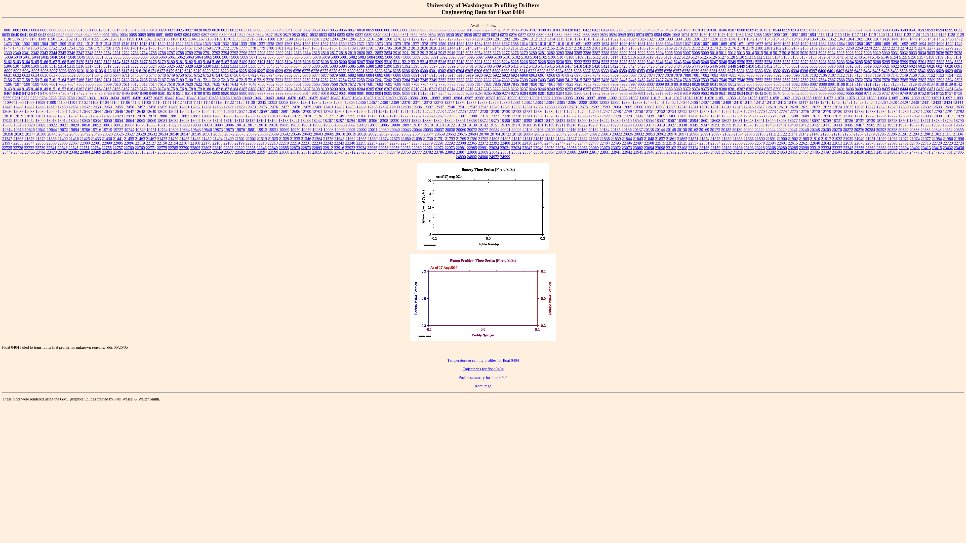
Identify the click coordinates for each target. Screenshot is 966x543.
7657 (279, 84)
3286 (587, 53)
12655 (218, 111)
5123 (686, 57)
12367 (372, 102)
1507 (53, 43)
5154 (894, 57)
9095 (388, 93)
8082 (796, 84)
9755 (940, 93)
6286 (406, 71)
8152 (62, 89)
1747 (8, 48)
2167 (651, 48)
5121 (668, 57)
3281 (542, 53)
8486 (108, 93)
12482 (339, 107)
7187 (162, 80)
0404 (506, 30)
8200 (334, 89)
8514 (189, 93)
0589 (904, 30)
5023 (822, 53)
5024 (831, 53)
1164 (174, 39)
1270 (397, 39)
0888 (586, 34)
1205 (352, 39)
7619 (180, 84)
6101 (81, 71)
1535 (243, 43)
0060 (379, 30)
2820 (361, 53)
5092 (443, 57)
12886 (228, 116)
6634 (35, 75)
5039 (9, 57)
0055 (334, 30)
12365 (350, 102)
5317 (89, 66)
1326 (642, 39)
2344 (53, 53)
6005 (814, 66)
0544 (777, 30)
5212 (406, 62)
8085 (805, 84)
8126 (895, 84)
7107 (832, 75)
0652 (115, 34)
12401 (660, 102)
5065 (208, 57)
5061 (172, 57)
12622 (815, 107)
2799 (270, 53)
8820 (225, 93)
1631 (641, 43)
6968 (551, 75)
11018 (688, 98)
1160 (139, 39)
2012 (406, 48)
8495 (126, 93)
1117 (855, 34)
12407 (704, 102)
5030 (886, 53)
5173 (107, 62)
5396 (424, 66)
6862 (289, 75)
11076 (850, 98)
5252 (759, 62)
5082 (353, 57)
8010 (669, 84)
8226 (506, 89)
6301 (433, 71)
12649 (151, 111)
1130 (7, 39)
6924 (515, 75)
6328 (541, 71)
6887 (388, 75)
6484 (867, 71)
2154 (542, 48)
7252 (324, 80)
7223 (297, 80)
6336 (578, 71)
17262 (417, 116)
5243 (678, 62)
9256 (452, 93)
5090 (425, 57)
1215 (361, 39)
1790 (361, 48)
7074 (651, 75)
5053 (117, 57)
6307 (487, 71)
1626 (623, 43)
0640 (15, 34)
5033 (913, 53)
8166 (116, 89)
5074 (280, 57)
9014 (307, 93)
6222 (216, 71)
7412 (569, 80)
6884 (370, 75)
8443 (895, 89)
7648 (252, 84)
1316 (569, 39)
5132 (758, 57)
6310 (514, 71)
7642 (234, 84)
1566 (315, 43)
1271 (406, 39)
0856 (450, 34)
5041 (27, 57)
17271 (450, 116)
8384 (759, 89)
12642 (74, 111)
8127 (904, 84)
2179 (750, 48)
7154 (949, 75)
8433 (877, 89)
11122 (229, 102)
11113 (187, 102)
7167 (89, 80)
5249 (732, 62)
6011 (840, 66)
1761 (134, 48)
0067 (442, 30)
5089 (416, 57)
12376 (460, 102)
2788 (180, 53)
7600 (44, 84)
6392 (777, 71)
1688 (877, 43)
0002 (17, 30)
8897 (261, 93)
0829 (287, 34)
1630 (632, 43)
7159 (35, 80)
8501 (162, 93)
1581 (451, 43)
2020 (424, 48)
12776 (804, 111)
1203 (334, 39)
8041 (714, 84)
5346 (279, 66)
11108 (146, 102)
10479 (313, 98)
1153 (78, 39)
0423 (596, 30)
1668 (714, 43)
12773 (771, 111)
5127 (722, 57)
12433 (936, 102)
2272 (886, 48)
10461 (258, 98)
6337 (587, 71)
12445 (7, 107)
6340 (614, 71)
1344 (759, 39)
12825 (84, 116)
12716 (405, 111)
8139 (949, 84)
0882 (558, 34)
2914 (433, 53)
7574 (868, 80)
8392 (795, 89)
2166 (641, 48)
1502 (26, 43)
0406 (524, 30)
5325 (162, 66)
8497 (135, 93)
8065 (750, 84)
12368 (383, 102)
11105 (114, 102)
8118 (858, 84)
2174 (714, 48)
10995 (568, 98)
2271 (877, 48)
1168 (210, 39)
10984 (457, 98)
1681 (814, 43)
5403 (488, 66)
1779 (261, 48)
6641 (90, 75)
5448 (732, 66)
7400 (533, 80)
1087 (749, 34)
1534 (234, 43)
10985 (468, 98)
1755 (80, 48)
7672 (352, 84)
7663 (307, 84)
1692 (904, 43)
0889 (595, 34)
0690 (151, 34)
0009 (71, 30)
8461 (949, 89)
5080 (335, 57)
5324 (153, 66)
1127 (942, 34)
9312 (651, 93)
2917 (460, 53)
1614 (524, 43)
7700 (415, 84)
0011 (89, 30)
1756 (89, 48)
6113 (108, 71)
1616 (542, 43)
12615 (738, 107)
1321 (605, 39)
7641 (225, 84)
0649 (88, 34)
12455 (118, 107)
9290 (533, 93)
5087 (398, 57)
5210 (388, 62)
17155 (350, 116)
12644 (96, 111)
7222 (288, 80)
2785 (153, 53)
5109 (579, 57)
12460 (173, 107)
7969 (615, 84)
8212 (433, 89)
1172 (245, 39)
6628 (940, 71)
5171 (89, 62)
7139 (877, 75)
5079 (326, 57)
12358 (283, 102)
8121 (867, 84)
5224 (506, 62)
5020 (804, 53)
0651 (106, 34)
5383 (334, 66)
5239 (641, 62)
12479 (306, 107)
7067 (633, 75)
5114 (614, 57)
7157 (17, 80)
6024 (913, 66)
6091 (958, 66)
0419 (560, 30)
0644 (51, 34)
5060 (163, 57)
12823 (62, 116)
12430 (914, 102)
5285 (859, 62)
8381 (732, 89)
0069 (461, 30)
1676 (777, 43)
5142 (849, 57)
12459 (162, 107)
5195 (298, 62)
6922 (497, 75)
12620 (793, 107)
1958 (397, 48)
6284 (388, 71)
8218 (488, 89)
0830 (296, 34)
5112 (597, 57)
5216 (442, 62)
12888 (239, 116)
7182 (116, 80)
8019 (678, 84)
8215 (460, 89)
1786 (324, 48)
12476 (273, 107)
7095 (787, 75)
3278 (515, 53)
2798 (261, 53)
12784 (881, 111)
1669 (723, 43)
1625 (614, 43)
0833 (323, 34)
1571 (361, 43)
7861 (551, 84)
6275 (306, 71)
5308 (26, 66)
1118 (863, 34)
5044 (36, 57)
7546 (723, 80)
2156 (560, 48)
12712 (383, 111)
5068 (235, 57)
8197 (307, 89)
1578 (424, 43)
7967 (605, 84)
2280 (958, 48)
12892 (262, 116)
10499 (391, 98)
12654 (207, 111)
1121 (890, 34)
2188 (804, 48)
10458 (236, 98)
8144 (17, 89)
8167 (126, 89)
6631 (8, 75)
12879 (151, 116)
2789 (189, 53)
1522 (180, 43)
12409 (726, 102)
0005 (44, 30)
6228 (270, 71)
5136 (794, 57)
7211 (207, 80)
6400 (822, 71)
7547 (732, 80)
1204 (343, 39)
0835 (341, 34)
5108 (570, 57)
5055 (127, 57)
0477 (687, 30)
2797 (252, 53)
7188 (171, 80)
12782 (859, 111)
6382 (750, 71)
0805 (196, 34)
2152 (524, 48)
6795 (279, 75)
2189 (814, 48)
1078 (721, 34)
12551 (527, 107)
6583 (931, 71)
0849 (395, 34)
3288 (605, 53)
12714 (394, 111)
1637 (687, 43)
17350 (538, 116)
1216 (370, 39)
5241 (660, 62)
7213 (225, 80)
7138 (868, 75)
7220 (270, 80)
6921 (488, 75)
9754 (931, 93)
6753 (207, 75)
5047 (63, 57)
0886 (568, 34)
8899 (279, 93)
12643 (85, 111)
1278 (470, 39)
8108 (841, 84)
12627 (870, 107)
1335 (687, 39)
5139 (822, 57)
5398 (442, 66)
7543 (714, 80)
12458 (151, 107)
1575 (397, 43)
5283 (841, 62)
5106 (552, 57)
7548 (741, 80)
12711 (372, 111)
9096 (397, 93)
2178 (741, 48)
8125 (885, 84)
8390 (777, 89)
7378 (469, 80)
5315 (71, 66)
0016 (135, 30)
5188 (234, 62)
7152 (931, 75)
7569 (850, 80)
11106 (125, 102)
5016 (768, 53)
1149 (42, 39)
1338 (714, 39)
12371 (416, 102)
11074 (839, 98)
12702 (328, 111)
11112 (177, 102)
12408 (715, 102)
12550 (516, 107)
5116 (632, 57)
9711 (868, 93)
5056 (136, 57)
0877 (522, 34)
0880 (540, 34)
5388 (370, 66)
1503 (35, 43)
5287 (868, 62)
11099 (51, 102)
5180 (171, 62)
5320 (116, 66)
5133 (767, 57)
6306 (478, 71)
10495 (369, 98)
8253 (569, 89)
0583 (886, 30)
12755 (682, 111)
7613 (144, 84)
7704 (424, 84)
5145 (876, 57)
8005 (642, 84)
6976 (587, 75)
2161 (596, 48)
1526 (216, 43)
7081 (696, 75)
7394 (515, 80)
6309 (505, 71)
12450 (63, 107)
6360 (704, 71)
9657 (814, 93)
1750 (35, 48)
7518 (687, 80)
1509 (62, 43)
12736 (538, 111)
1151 (60, 39)
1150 (51, 39)
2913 (424, 53)
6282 (370, 71)
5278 (795, 62)
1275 (442, 39)
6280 (351, 71)
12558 (550, 107)
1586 (497, 43)
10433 (103, 98)
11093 (958, 98)
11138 (250, 102)
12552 (539, 107)
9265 (488, 93)
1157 (113, 39)
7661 (298, 84)
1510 (71, 43)
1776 (234, 48)
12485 (373, 107)
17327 (494, 116)
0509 (750, 30)
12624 (837, 107)
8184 (234, 89)
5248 (723, 62)
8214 (451, 89)
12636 (7, 111)
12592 (594, 107)
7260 (370, 80)
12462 (195, 107)
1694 (922, 43)
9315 (669, 93)
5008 (696, 53)
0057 (352, 30)
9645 (768, 93)
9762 (25, 98)
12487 (384, 107)
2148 (488, 48)
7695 (388, 84)
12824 (73, 116)
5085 (380, 57)
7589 (931, 80)
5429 (660, 66)
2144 (451, 48)
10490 (346, 98)
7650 (261, 84)
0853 (423, 34)
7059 (615, 75)
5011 (723, 53)
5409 (497, 66)
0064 (415, 30)
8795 (207, 93)
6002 (804, 66)
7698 (397, 84)
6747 (153, 75)
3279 (524, 53)
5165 (35, 62)
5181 (180, 62)
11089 (915, 98)
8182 (216, 89)
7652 (270, 84)
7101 (805, 75)
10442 (169, 98)
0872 (477, 34)
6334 (559, 71)
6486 (885, 71)
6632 (17, 75)
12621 (804, 107)
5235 (605, 62)
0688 (133, 34)
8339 (660, 89)
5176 (135, 62)
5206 (352, 62)
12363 (328, 102)
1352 (832, 39)
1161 (148, 39)
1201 (316, 39)
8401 (841, 89)
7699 (406, 84)
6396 (804, 71)
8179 (198, 89)
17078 (306, 116)
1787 (334, 48)
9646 (777, 93)
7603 (62, 84)
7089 (759, 75)
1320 (596, 39)
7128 (859, 75)
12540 (450, 107)
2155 (551, 48)
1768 (198, 48)
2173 (705, 48)
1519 (152, 43)
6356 (668, 71)
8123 (876, 84)
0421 (578, 30)
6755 (225, 75)
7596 (8, 84)
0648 (78, 34)
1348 (796, 39)
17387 (572, 116)
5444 (696, 66)
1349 (805, 39)
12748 (616, 111)
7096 (796, 75)
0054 (325, 30)
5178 (153, 62)
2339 (8, 53)
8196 (298, 89)
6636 (44, 75)
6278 (333, 71)
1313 (542, 39)
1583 (469, 43)
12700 (306, 111)
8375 (705, 89)
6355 (659, 71)
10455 (214, 98)
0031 (225, 30)
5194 (289, 62)
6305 (469, 71)
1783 (297, 48)
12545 (494, 107)
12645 (107, 111)
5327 (180, 66)
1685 (850, 43)
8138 (940, 84)
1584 (478, 43)
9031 (343, 93)
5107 (561, 57)
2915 (442, 53)
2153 (533, 48)
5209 (379, 62)
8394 (814, 89)
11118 (208, 102)
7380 (478, 80)
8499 (153, 93)
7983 (624, 84)
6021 (886, 66)
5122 (677, 57)
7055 (605, 75)
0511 (768, 30)
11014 (666, 98)
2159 (587, 48)
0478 (696, 30)
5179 (162, 62)
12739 (549, 111)
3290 (623, 53)
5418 (578, 66)
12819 (18, 116)
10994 (557, 98)
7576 (877, 80)
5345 (270, 66)
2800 (279, 53)
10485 (324, 98)
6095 (35, 71)
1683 (832, 43)
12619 (782, 107)
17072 (295, 116)
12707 (339, 111)
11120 (218, 102)
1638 (696, 43)
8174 (162, 89)
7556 (777, 80)
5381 (325, 66)
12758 (704, 111)
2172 (696, 48)
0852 (414, 34)
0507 (732, 30)
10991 (535, 98)
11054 (742, 98)
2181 (768, 48)
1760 (125, 48)
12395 (615, 102)
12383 (538, 102)
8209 (406, 89)
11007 (633, 98)
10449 (202, 98)
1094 (812, 34)
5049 (81, 57)
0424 (605, 30)
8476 (44, 93)
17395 (583, 116)
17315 (483, 116)
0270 (478, 30)
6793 (261, 75)
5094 (462, 57)
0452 (614, 30)
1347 (787, 39)
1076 (703, 34)
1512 (89, 43)
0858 (468, 34)
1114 (829, 34)
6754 (216, 75)
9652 (795, 93)
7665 (316, 84)
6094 (26, 71)
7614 (153, 84)
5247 (714, 62)
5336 (252, 66)
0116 (469, 30)
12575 (583, 107)
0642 (33, 34)
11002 (612, 98)
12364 (339, 102)
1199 (298, 39)
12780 (837, 111)
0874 (495, 34)
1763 (152, 48)
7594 (949, 80)
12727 (472, 111)
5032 (904, 53)
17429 (627, 116)
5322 (135, 66)
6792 (252, 75)
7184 (135, 80)
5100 (498, 57)
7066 (624, 75)
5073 (271, 57)
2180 (759, 48)
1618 (560, 43)
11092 (947, 98)
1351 (823, 39)
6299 (415, 71)
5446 (714, 66)
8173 (153, 89)
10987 (490, 98)
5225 (515, 62)
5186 (216, 62)
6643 (108, 75)
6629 (949, 71)
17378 (549, 116)
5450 (750, 66)
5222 (488, 62)
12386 (571, 102)
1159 (130, 39)
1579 (433, 43)
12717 (417, 111)
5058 (154, 57)
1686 (859, 43)
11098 (40, 102)
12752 (660, 111)
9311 (642, 93)
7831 (488, 84)
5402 (479, 66)
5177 (144, 62)
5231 (569, 62)
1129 (960, 34)
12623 (826, 107)
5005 (669, 53)
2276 (922, 48)
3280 (533, 53)
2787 (171, 53)
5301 (922, 62)
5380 (316, 66)
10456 (225, 98)
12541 (461, 107)
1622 (587, 43)
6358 (686, 71)
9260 (470, 93)
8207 (388, 89)
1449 (913, 39)
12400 (648, 102)
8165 (107, 89)
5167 (53, 62)
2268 (850, 48)
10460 (247, 98)
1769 (207, 48)
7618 (171, 84)
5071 (253, 57)
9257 (461, 93)
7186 (153, 80)
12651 (173, 111)
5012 (732, 53)
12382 (527, 102)
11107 (136, 102)
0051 (298, 30)
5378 (307, 66)
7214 (234, 80)
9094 (379, 93)
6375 (732, 71)
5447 (723, 66)
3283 (560, 53)
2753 (98, 53)
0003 (26, 30)
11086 (904, 98)
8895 (252, 93)
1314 (551, 39)
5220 (469, 62)
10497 (380, 98)
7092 (778, 75)
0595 (949, 30)
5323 (144, 66)
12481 (328, 107)
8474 (35, 93)
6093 (17, 71)
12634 (948, 107)
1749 (26, 48)
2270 (868, 48)
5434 (678, 66)
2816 (325, 53)
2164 (623, 48)
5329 (198, 66)
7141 (895, 75)
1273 (424, 39)
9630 (714, 93)
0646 (69, 34)
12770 (760, 111)
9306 (633, 93)
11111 (167, 102)
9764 (43, 98)
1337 (705, 39)
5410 (506, 66)
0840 (377, 34)
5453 (777, 66)
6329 (550, 71)
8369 (678, 89)
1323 (624, 39)
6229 (279, 71)
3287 (596, 53)
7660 (289, 84)
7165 (71, 80)
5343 (261, 66)
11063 (796, 98)
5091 (434, 57)
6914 (424, 75)
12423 (859, 102)
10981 (424, 98)
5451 (759, 66)
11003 (623, 98)
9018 (325, 93)
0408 (542, 30)
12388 (582, 102)
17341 (527, 116)
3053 (469, 53)
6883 (361, 75)
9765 (53, 98)
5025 (840, 53)
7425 (596, 80)
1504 (44, 43)
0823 (251, 34)
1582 (460, 43)
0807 (205, 34)
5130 (740, 57)
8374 (696, 89)
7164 (62, 80)
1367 (877, 39)
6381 (741, 71)
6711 (126, 75)
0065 (424, 30)
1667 (705, 43)
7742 (433, 84)
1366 (868, 39)
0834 (332, 34)
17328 (505, 116)
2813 (298, 53)
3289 (614, 53)
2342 (35, 53)
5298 (895, 62)
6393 (786, 71)
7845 (515, 84)
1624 (605, 43)
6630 (958, 71)
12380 (505, 102)
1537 (261, 43)
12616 (749, 107)
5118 (641, 57)
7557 (786, 80)
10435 (125, 98)
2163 (614, 48)
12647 (129, 111)
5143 (858, 57)
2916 (451, 53)
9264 (479, 93)
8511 (180, 93)
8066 (759, 84)
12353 (272, 102)
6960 (524, 75)
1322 (615, 39)
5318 (98, 66)
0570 (850, 30)
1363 (841, 39)
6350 (623, 71)
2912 (415, 53)
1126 (934, 34)
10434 (114, 98)
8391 (786, 89)
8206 (379, 89)
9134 (433, 93)
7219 (261, 80)
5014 (750, 53)
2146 (469, 48)
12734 (527, 111)
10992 (546, 98)
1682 (823, 43)
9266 (497, 93)
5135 (785, 57)
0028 (198, 30)
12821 (40, 116)
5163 (17, 62)
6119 (134, 71)
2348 (89, 53)
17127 (328, 116)
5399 (452, 66)
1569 (343, 43)
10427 (81, 98)
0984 (658, 34)
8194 (289, 89)
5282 (832, 62)
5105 (543, 57)
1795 (388, 48)
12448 (40, 107)
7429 (614, 80)
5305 (958, 62)
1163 (166, 39)
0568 (831, 30)
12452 (85, 107)
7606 (90, 84)
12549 (505, 107)
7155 (958, 75)
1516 (125, 43)
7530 (696, 80)
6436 (849, 71)
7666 (325, 84)
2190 (823, 48)
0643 (42, 34)
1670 (732, 43)
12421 (847, 102)
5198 (325, 62)
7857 (542, 84)
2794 (225, 53)
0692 (169, 34)
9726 (877, 93)
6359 (695, 71)
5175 (126, 62)
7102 (814, 75)
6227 (261, 71)
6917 (452, 75)
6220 (207, 71)
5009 (705, 53)
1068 (676, 34)
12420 (836, 102)
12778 (815, 111)
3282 (551, 53)
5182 (189, 62)
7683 (379, 84)
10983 (446, 98)
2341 (26, 53)
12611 (693, 107)
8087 (814, 84)
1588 (515, 43)
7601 (53, 84)
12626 (859, 107)
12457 (140, 107)
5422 (614, 66)
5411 (515, 66)
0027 (189, 30)
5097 (480, 57)
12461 (184, 107)
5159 (939, 57)
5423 (623, 66)
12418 (814, 102)
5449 (741, 66)
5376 (289, 66)
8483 (90, 93)
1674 (768, 43)
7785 (452, 84)
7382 (488, 80)
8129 (913, 84)
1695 (931, 43)
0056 (343, 30)
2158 (578, 48)
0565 (804, 30)
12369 (394, 102)
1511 (80, 43)
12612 (704, 107)
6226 (252, 71)
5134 (776, 57)
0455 (641, 30)
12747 (605, 111)
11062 (785, 98)
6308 (496, 71)
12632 (926, 107)
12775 (793, 111)
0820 (223, 34)
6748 (162, 75)
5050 (90, 57)
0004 (35, 30)
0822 (241, 34)
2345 (62, 53)
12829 (129, 116)
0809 (214, 34)
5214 (424, 62)
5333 (234, 66)
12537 (439, 107)
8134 (931, 84)
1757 (98, 48)
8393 (804, 89)
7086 (741, 75)
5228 (542, 62)
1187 (262, 39)
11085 (893, 98)
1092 (794, 34)
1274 (433, 39)
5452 (768, 66)
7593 (940, 80)
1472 (959, 39)
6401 (831, 71)
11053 (731, 98)
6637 (53, 75)
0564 (795, 30)
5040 (18, 57)
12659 (262, 111)
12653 (195, 111)
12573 (572, 107)
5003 (651, 53)
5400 (461, 66)
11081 (861, 98)
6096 (45, 71)
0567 (822, 30)
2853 (379, 53)
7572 (859, 80)
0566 (813, 30)
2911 (406, 53)
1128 (951, 34)
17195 (394, 116)
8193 (279, 89)
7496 (669, 80)
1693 (913, 43)
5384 (343, 66)
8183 (225, 89)
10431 (92, 98)
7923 (569, 84)
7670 (343, 84)
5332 (225, 66)
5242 (669, 62)
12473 (251, 107)
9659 (823, 93)
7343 (415, 80)
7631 (207, 84)
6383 (759, 71)
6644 (117, 75)
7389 (506, 80)
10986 (479, 98)
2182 (777, 48)
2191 (832, 48)
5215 (433, 62)
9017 (316, 93)
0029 (207, 30)
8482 (80, 93)
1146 (16, 39)
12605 (627, 107)
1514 (107, 43)
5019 (795, 53)
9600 (696, 93)
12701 (317, 111)
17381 (560, 116)
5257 (786, 62)
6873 (307, 75)
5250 (741, 62)
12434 (947, 102)
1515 (116, 43)
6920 (479, 75)
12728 (483, 111)
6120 (143, 71)
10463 (269, 98)
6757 (243, 75)
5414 (542, 66)
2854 (388, 53)
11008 (644, 98)
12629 (893, 107)
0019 (153, 30)
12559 (561, 107)
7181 (107, 80)
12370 (405, 102)
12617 (760, 107)
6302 (442, 71)
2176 (732, 48)
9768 (71, 98)
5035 (931, 53)
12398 (637, 102)
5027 (859, 53)
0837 (359, 34)
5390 (388, 66)
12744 (583, 111)
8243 (533, 89)
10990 (523, 98)
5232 (578, 62)
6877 (325, 75)
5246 (705, 62)
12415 (781, 102)
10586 (413, 98)
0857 (459, 34)
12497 (428, 107)
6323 (532, 71)
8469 (17, 93)
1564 (297, 43)
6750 (180, 75)
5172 (98, 62)
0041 (289, 30)
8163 (89, 89)
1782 (288, 48)
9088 (352, 93)
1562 (279, 43)
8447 (913, 89)
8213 (442, 89)
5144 (867, 57)
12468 (218, 107)
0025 (180, 30)
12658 (251, 111)
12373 (438, 102)
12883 (195, 116)
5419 (587, 66)
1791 (370, 48)
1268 (388, 39)
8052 (732, 84)
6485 (876, 71)
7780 (442, 84)
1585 (488, 43)
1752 (53, 48)
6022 (895, 66)
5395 (415, 66)
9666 (850, 93)
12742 (572, 111)
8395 (823, 89)
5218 (460, 62)
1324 (633, 39)
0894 (613, 34)
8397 (832, 89)
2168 (660, 48)
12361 (305, 102)
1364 (850, 39)
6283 (379, 71)
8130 (922, 84)
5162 (8, 62)
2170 (678, 48)
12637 (18, 111)
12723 (439, 111)
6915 (433, 75)
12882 (184, 116)
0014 (116, 30)
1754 (71, 48)
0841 (386, 34)
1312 (533, 39)
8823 (234, 93)
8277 (596, 89)
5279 (804, 62)
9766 (62, 98)
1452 (941, 39)
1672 (750, 43)
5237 (623, 62)
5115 (623, 57)
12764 (715, 111)
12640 (52, 111)
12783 (870, 111)
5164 (26, 62)
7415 (578, 80)
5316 (80, 66)
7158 (26, 80)
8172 (144, 89)
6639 (71, 75)
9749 (904, 93)
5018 (786, 53)
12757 (693, 111)
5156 (912, 57)
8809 (216, 93)
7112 (841, 75)
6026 (931, 66)
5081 (344, 57)
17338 (516, 116)
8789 (198, 93)
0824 (260, 34)
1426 (886, 39)
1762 (143, 48)
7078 (669, 75)
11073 (828, 98)
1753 (62, 48)
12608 (660, 107)
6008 (823, 66)
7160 (44, 80)
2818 (343, 53)
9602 (705, 93)
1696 (940, 43)
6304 (460, 71)
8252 (560, 89)
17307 (461, 116)
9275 (515, 93)
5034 (922, 53)
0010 (80, 30)
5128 (731, 57)
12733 (516, 111)
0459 (678, 30)
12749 (627, 111)
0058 (361, 30)
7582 (895, 80)
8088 (823, 84)
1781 (279, 48)
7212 (216, 80)
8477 (53, 93)
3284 (569, 53)
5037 (949, 53)
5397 (433, 66)
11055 (752, 98)
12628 (881, 107)
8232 (515, 89)
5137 (803, 57)
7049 (596, 75)
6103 (99, 71)
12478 (295, 107)
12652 (184, 111)
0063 (406, 30)
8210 (415, 89)
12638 (29, 111)
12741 (560, 111)
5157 (921, 57)
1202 (325, 39)
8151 (53, 89)
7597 (17, 84)
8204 (361, 89)
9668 (859, 93)
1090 (776, 34)
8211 (424, 89)
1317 (578, 39)
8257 (587, 89)
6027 (940, 66)
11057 (763, 98)
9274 (506, 93)
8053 (741, 84)
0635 (6, 34)
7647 (243, 84)
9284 (524, 93)
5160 (948, 57)
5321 (126, 66)
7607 (99, 84)
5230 (560, 62)
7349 (433, 80)
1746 (958, 43)
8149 (44, 89)
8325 (651, 89)
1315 (560, 39)
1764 (161, 48)
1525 (207, 43)
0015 (126, 30)
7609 (108, 84)
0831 (305, 34)
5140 (831, 57)
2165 (632, 48)
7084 (723, 75)
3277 (506, 53)
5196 (307, 62)
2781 (116, 53)
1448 (904, 39)
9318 (678, 93)
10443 (180, 98)
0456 (651, 30)
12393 (604, 102)
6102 (90, 71)
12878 (140, 116)
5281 (823, 62)
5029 (877, 53)
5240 (651, 62)
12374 (449, 102)
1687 (868, 43)
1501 (17, 43)
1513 (98, 43)
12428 (892, 102)
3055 (488, 53)
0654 (124, 34)
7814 (479, 84)
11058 (774, 98)
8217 (478, 89)
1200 (307, 39)
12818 (7, 116)
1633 (660, 43)
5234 (596, 62)
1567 (324, 43)
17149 (339, 116)
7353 (451, 80)
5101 (507, 57)
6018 (859, 66)
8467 (8, 93)
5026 (850, 53)
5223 (497, 62)
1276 (452, 39)
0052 (307, 30)
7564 (823, 80)
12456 (129, 107)
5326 (171, 66)
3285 (578, 53)
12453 (96, 107)
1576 (406, 43)
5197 (316, 62)
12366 (361, 102)
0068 (452, 30)
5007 (687, 53)
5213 (415, 62)
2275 (913, 48)
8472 (26, 93)
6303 (451, 71)
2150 (506, 48)
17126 (317, 116)
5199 (334, 62)
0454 (632, 30)
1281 (497, 39)
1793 (379, 48)
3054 (478, 53)
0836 (350, 34)
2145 (460, 48)
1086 (740, 34)
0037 (270, 30)
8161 (71, 89)
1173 (254, 39)
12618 (771, 107)
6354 (650, 71)
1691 (895, 43)
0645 (60, 34)
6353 (641, 71)
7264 (406, 80)
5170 (80, 62)
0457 (660, 30)
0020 (162, 30)
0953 (631, 34)
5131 (749, 57)
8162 (80, 89)
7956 (596, 84)
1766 (180, 48)
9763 (34, 98)
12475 (262, 107)
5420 (596, 66)
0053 (316, 30)
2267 (841, 48)
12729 (494, 111)
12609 (671, 107)
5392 (406, 66)
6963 (533, 75)
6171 (152, 71)
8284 (623, 89)
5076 (299, 57)
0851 (404, 34)
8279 (605, 89)
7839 (506, 84)
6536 (904, 71)
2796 (243, 53)
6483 (858, 71)
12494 (406, 107)
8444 (904, 89)
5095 (471, 57)
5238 (632, 62)
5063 (190, 57)
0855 (441, 34)
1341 (741, 39)
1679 (804, 43)
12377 (471, 102)
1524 (198, 43)
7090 (768, 75)
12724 (450, 111)
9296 (569, 93)
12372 (427, 102)
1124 (916, 34)
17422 (605, 116)
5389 (379, 66)
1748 (17, 48)
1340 (732, 39)
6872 (298, 75)
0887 (577, 34)
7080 (687, 75)
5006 (678, 53)
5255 (777, 62)
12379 (494, 102)
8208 (397, 89)
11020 (709, 98)
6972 (569, 75)
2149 (497, 48)
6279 (342, 71)
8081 (787, 84)
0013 (107, 30)
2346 (71, 53)
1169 (218, 39)
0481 (714, 30)
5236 (614, 62)
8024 (687, 84)
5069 (244, 57)
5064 (199, 57)
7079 (678, 75)
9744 (895, 93)
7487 (660, 80)
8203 (352, 89)
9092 (370, 93)
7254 (343, 80)
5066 (217, 57)
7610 (117, 84)
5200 (343, 62)
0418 (551, 30)
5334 (243, 66)
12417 (803, 102)
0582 (877, 30)
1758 (107, 48)
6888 (397, 75)
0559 (786, 30)
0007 (62, 30)
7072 (642, 75)
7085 (732, 75)
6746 (144, 75)
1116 (846, 34)
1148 (33, 39)
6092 (8, 71)
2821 (370, 53)
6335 (569, 71)
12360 (294, 102)
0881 (549, 34)
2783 (135, 53)
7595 (958, 80)
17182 (383, 116)
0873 (486, 34)
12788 (926, 111)
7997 (633, 84)
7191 (198, 80)
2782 (126, 53)
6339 (605, 71)
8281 (614, 89)
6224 (234, 71)
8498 (144, 93)
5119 (650, 57)
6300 (424, 71)
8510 (171, 93)
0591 (913, 30)
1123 (907, 34)
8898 (270, 93)
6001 (795, 66)
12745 (594, 111)
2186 (786, 48)
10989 (512, 98)
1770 (216, 48)
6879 (334, 75)
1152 (69, 39)
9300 (578, 93)
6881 (343, 75)
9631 (723, 93)
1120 (881, 34)
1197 (280, 39)
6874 (316, 75)
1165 (183, 39)
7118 (850, 75)
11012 (655, 98)
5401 (470, 66)
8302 (641, 89)
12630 (904, 107)
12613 (715, 107)
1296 (524, 39)
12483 (350, 107)
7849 (524, 84)
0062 (397, 30)
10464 (280, 98)
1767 (189, 48)
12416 (792, 102)
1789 (352, 48)
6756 (234, 75)
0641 (24, 34)
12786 (904, 111)
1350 (814, 39)
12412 (759, 102)
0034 (252, 30)
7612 (135, 84)
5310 (44, 66)
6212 (179, 71)
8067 (768, 84)
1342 (750, 39)
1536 (252, 43)
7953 (587, 84)
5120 (659, 57)
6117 (125, 71)
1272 (415, 39)
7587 (922, 80)
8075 (778, 84)
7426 (605, 80)
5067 (226, 57)
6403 (840, 71)
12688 (273, 111)
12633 (937, 107)
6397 (813, 71)
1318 (587, 39)
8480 (62, 93)
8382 (741, 89)
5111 (588, 57)
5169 (71, 62)
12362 (316, 102)
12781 (848, 111)
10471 (302, 98)
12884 (206, 116)
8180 (207, 89)
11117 (198, 102)
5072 (262, 57)
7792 (461, 84)
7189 (180, 80)
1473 (8, 43)
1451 (932, 39)
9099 (406, 93)
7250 (306, 80)
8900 (289, 93)
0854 (432, 34)
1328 (660, 39)
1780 (270, 48)
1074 (685, 34)
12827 (107, 116)
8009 (660, 84)
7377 (460, 80)
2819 (352, 53)
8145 (26, 89)
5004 (660, 53)
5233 (587, 62)
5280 (814, 62)
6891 (415, 75)
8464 (958, 89)
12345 (261, 102)
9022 (334, 93)
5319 (107, 66)
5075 (290, 57)
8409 (868, 89)
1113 (821, 34)
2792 (216, 53)
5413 (533, 66)
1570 (352, 43)
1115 (838, 34)
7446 (632, 80)
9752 (922, 93)
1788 (343, 48)
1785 (315, 48)
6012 (850, 66)
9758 (958, 93)
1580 (442, 43)
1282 (506, 39)
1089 (767, 34)
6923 (506, 75)
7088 (750, 75)
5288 (877, 62)
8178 (189, 89)
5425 (641, 66)
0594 (940, 30)
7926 (578, 84)
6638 (62, 75)
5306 (8, 66)
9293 (551, 93)
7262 (388, 80)
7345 (424, 80)
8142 (958, 84)
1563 (288, 43)
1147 (25, 39)
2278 (940, 48)
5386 (361, 66)
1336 (696, 39)
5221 (478, 62)
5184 (207, 62)
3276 (497, 53)
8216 (469, 89)
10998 (601, 98)
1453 (950, 39)
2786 (162, 53)
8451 (931, 89)
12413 (770, 102)
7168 (98, 80)
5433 (669, 66)
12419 (825, 102)
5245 (696, 62)
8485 (99, 93)
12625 (848, 107)
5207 (361, 62)
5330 (207, 66)
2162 (605, 48)
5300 (913, 62)
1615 (533, 43)
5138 (813, 57)
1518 (143, 43)
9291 (542, 93)
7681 (370, 84)
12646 (118, 111)
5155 (903, 57)
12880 (162, 116)
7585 (904, 80)
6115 (116, 71)
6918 (461, 75)
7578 (886, 80)
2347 (80, 53)
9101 (415, 93)
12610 (682, 107)
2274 (904, 48)
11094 (8, 102)
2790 (198, 53)
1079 (731, 34)
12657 (240, 111)
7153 (940, 75)
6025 (922, 66)
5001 (632, 53)
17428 (616, 116)
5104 (534, 57)
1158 (122, 39)
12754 (671, 111)
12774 (782, 111)
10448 (191, 98)
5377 (298, 66)
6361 (713, 71)
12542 (472, 107)
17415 (594, 116)
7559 (804, 80)
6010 (832, 66)
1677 (786, 43)
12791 (948, 111)
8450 (922, 89)
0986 (667, 34)
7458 (641, 80)
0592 (922, 30)
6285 (397, 71)
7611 (126, 84)
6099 (72, 71)
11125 (240, 102)
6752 (198, 75)
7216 (252, 80)
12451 (74, 107)
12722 (428, 111)
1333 (669, 39)
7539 (705, 80)
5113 (606, 57)
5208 (370, 62)
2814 (307, 53)
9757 (949, 93)
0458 (669, 30)
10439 (158, 98)
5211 (397, 62)
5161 (957, 57)
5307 (17, 66)
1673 (759, 43)
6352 (632, 71)
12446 (18, 107)
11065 (807, 98)
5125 (704, 57)
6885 (379, 75)
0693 (178, 34)
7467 (651, 80)
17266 (428, 116)
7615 (162, 84)
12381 (516, 102)
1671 (741, 43)
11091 (936, 98)
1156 (104, 39)
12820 (29, 116)
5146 (885, 57)
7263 (397, 80)
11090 (926, 98)
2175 (723, 48)
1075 (694, 34)
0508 (741, 30)
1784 (306, 48)
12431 (925, 102)
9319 (687, 93)
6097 (54, 71)
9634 (741, 93)
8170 (135, 89)
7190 (189, 80)
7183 (126, 80)
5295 (886, 62)
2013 (415, 48)
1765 (171, 48)
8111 (850, 84)
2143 (442, 48)
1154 (86, 39)
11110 (157, 102)
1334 (678, 39)
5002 (641, 53)
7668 (334, 84)
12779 (826, 111)
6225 (243, 71)
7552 (759, 80)
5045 (45, 57)
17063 (284, 116)
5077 (308, 57)
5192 (270, 62)
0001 (8, 30)
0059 (370, 30)
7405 (551, 80)
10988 (501, 98)
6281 (360, 71)
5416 (560, 66)
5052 (108, 57)
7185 (144, 80)
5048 (72, 57)
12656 (229, 111)
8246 (542, 89)
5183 (198, 62)
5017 (777, 53)
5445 (705, 66)
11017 (677, 98)
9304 (615, 93)
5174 (116, 62)
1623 (596, 43)
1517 (134, 43)
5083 (362, 57)
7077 (660, 75)
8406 (850, 89)
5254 (768, 62)
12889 (251, 116)
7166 (80, 80)
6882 (352, 75)
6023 (904, 66)
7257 (352, 80)
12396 (626, 102)
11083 (871, 98)
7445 (623, 80)
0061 (388, 30)
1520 (161, 43)
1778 (252, 48)
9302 (596, 93)
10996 (579, 98)
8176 (180, 89)
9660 (832, 93)
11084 (882, 98)
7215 (243, 80)
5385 (352, 66)
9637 (750, 93)
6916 (442, 75)
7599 (35, 84)
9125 (424, 93)
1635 (678, 43)
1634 (669, 43)
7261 (379, 80)
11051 (720, 98)
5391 (397, 66)
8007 (651, 84)
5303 (940, 62)
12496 (417, 107)
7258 (361, 80)
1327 (651, 39)
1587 (506, 43)
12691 (284, 111)
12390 (593, 102)
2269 (859, 48)
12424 (870, 102)
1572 (370, 43)
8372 (687, 89)
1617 (551, 43)
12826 (96, 116)
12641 (63, 111)
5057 (145, 57)
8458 (940, 89)
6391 (768, 71)
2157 (569, 48)
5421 (605, 66)
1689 (886, 43)
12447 (29, 107)
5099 (489, 57)
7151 (922, 75)
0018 (144, 30)
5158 (930, 57)
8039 (705, 84)
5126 (713, 57)
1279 (479, 39)
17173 (372, 116)
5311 (53, 66)
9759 (7, 98)
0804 (187, 34)
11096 (19, 102)
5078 (317, 57)
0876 (513, 34)
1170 (227, 39)
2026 (433, 48)
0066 (433, 30)
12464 (207, 107)
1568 (334, 43)
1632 (651, 43)
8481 (71, 93)
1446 (895, 39)
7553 (768, 80)
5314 (62, 66)
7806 (470, 84)
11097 (29, 102)
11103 (93, 102)
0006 (53, 30)
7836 (497, 84)
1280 (488, 39)
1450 (922, 39)
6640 (80, 75)
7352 (442, 80)
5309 (35, 66)
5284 (850, 62)
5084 (371, 57)
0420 (569, 30)
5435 (687, 66)
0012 (98, 30)
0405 (515, 30)
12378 (482, 102)
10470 (291, 98)
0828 (278, 34)
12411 (748, 102)
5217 (451, 62)
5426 (651, 66)
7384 (497, 80)
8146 (35, 89)
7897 (560, 84)
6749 (171, 75)
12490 (395, 107)
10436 (136, 98)
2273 (895, 48)
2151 (515, 48)
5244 (687, 62)
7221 (279, 80)
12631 (915, 107)
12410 (737, 102)
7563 (814, 80)
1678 (795, 43)
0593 (931, 30)
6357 (677, 71)
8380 (723, 89)
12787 (915, 111)
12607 (649, 107)
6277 (324, 71)
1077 (712, 34)
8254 (578, 89)
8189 (261, 89)
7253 (334, 80)
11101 (72, 102)
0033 (243, 30)
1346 (778, 39)
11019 (698, 98)
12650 (162, 111)
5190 (252, 62)
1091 (785, 34)
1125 (925, 34)
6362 (722, 71)
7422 (587, 80)
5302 (931, 62)
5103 (525, 57)
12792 (959, 111)
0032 (234, 30)
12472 (240, 107)
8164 (98, 89)
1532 (225, 43)
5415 (551, 66)
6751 (189, 75)
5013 (741, 53)
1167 (201, 39)
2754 (107, 53)
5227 (533, 62)
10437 (147, 98)
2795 (234, 53)
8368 (669, 89)
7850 (533, 84)
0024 (171, 30)
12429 (903, 102)
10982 (435, 98)
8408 (859, 89)
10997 (590, 98)
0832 (314, 34)
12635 (959, 107)
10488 (335, 98)
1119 (872, 34)
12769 (749, 111)
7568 (841, 80)
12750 (638, 111)
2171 (687, 48)
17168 (361, 116)
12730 (505, 111)
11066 (817, 98)
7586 (913, 80)
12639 (40, 111)
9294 (560, 93)
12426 (881, 102)
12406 (693, 102)
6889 (406, 75)
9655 (804, 93)
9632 (732, 93)
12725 (461, 111)
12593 (605, 107)
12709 (361, 111)
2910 (397, 53)
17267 (439, 116)
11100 (62, 102)
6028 (949, 66)
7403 (542, 80)
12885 (217, 116)
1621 (578, 43)
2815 (316, 53)
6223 (225, 71)
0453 (623, 30)
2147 (478, 48)
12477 (284, 107)
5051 (99, 57)
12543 (483, 107)
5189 (243, 62)
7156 (8, 80)
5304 (949, 62)
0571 (859, 30)
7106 (823, 75)
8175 (171, 89)
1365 (859, 39)
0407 (533, 30)
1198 (289, 39)
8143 (8, 89)
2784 (144, 53)
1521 (171, 43)
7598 (26, 84)
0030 (216, 30)
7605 (80, 84)
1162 (157, 39)
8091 (832, 84)
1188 (271, 39)
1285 (515, 39)
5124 (695, 57)
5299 (904, 62)
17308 (472, 116)
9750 (913, 93)
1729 (949, 43)
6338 (596, 71)
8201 (343, 89)
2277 (931, 48)
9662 (841, 93)
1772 (225, 48)
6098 (63, 71)
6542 (922, 71)
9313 (660, 93)
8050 (723, 84)
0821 (232, 34)
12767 (726, 111)
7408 (560, 80)
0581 (868, 30)
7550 (750, 80)
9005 (298, 93)
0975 (649, 34)
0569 (840, 30)
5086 (389, 57)
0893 (604, 34)
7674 (361, 84)
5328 (189, 66)
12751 (649, 111)
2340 (17, 53)
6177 (161, 71)
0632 (958, 30)
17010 (273, 116)
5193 (279, 62)
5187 (225, 62)
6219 (197, 71)
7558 (795, 80)
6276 (315, 71)
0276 (488, 30)
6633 (26, 75)
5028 (868, 53)
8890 (243, 93)
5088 (407, 57)
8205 (370, 89)
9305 (624, 93)
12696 (295, 111)
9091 (361, 93)
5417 (569, 66)
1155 (95, 39)
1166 (192, 39)
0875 (504, 34)
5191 (261, 62)
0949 (622, 34)
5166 (44, 62)
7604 (71, 84)
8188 (252, 89)
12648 (140, 111)
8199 (325, 89)
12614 (726, 107)
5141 (840, 57)
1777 (243, 48)
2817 (334, 53)
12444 (958, 102)
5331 (216, 66)
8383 (750, 89)
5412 (524, 66)
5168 (62, 62)
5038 (958, 53)
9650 (786, 93)
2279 (949, 48)
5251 (750, 62)
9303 (605, 93)
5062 (181, 57)
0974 (640, 34)
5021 (813, 53)
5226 (524, 62)
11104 (104, 102)
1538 (270, 43)
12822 (51, 116)
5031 (895, 53)
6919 (470, 75)
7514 (678, 80)
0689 (142, 34)
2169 (669, 48)
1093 (803, 34)
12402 (671, 102)
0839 (368, 34)
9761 (16, 98)
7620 (189, 84)
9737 (886, 93)
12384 (549, 102)
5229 (551, 62)
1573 (379, 43)
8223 (497, 89)
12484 (361, 107)
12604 (616, 107)
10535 (402, 98)
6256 (297, 71)
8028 (696, 84)
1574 (388, 43)
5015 (759, 53)
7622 (198, 84)
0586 (895, 30)
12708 (350, 111)
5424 (632, 66)
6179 (170, 71)
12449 (52, 107)
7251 (315, 80)
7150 (913, 75)
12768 (738, 111)
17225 (405, 116)
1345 (768, 39)
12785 (893, 111)
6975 (578, 75)
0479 (705, 30)
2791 (207, 53)
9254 (442, 93)
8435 (886, 89)
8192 (270, 89)
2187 (795, 48)
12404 (682, 102)
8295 (632, 89)
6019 (868, 66)
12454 (107, 107)
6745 (135, 75)
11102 (83, 102)
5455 (786, 66)
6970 (560, 75)
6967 (542, 75)
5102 (516, 57)
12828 (118, 116)
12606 (638, 107)
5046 (54, 57)
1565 (306, 43)
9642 (759, 93)
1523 (189, 43)
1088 (758, 34)
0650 (97, 34)
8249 (551, 89)
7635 (216, 84)
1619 (569, 43)
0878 (531, 34)
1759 (116, 48)
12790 (937, 111)
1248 (379, 39)
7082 (705, 75)
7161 (53, 80)
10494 (357, 98)
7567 (832, 80)
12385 (560, 102)
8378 (714, 89)
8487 (117, 93)
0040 (279, 30)
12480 (317, 107)
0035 (261, 30)
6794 (270, 75)
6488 (895, 71)
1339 (723, 39)
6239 (288, 71)
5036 (940, 53)
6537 (913, 71)
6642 (99, 75)
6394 (795, 71)
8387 (768, 89)
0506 (723, 30)
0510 (759, 30)
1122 (898, 34)
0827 (269, 34)
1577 (415, 43)
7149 (904, 75)
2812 (289, 53)
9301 (587, 93)
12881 (173, 116)
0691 (160, 34)
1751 (44, 48)
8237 (524, 89)
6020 (877, 66)
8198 (316, 89)
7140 (886, 75)
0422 (587, 30)
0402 (497, 30)
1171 (236, 39)
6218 (188, 71)
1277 (461, 39)
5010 (714, 53)
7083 (714, 75)
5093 (453, 57)
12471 (229, 107)
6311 (523, 71)
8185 (243, 89)
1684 (841, 43)
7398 (524, 80)
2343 (44, 53)
